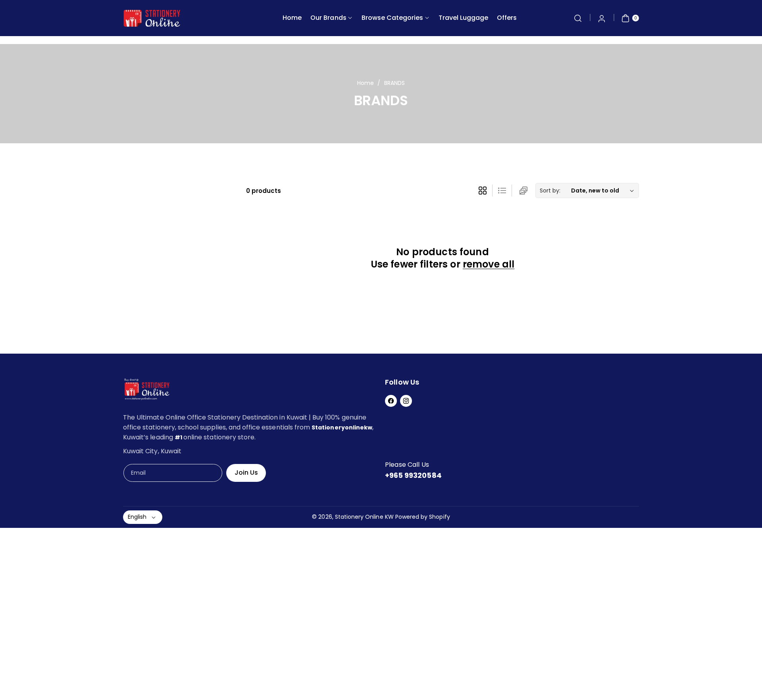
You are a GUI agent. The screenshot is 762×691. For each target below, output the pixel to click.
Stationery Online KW (364, 517)
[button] (578, 18)
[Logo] (147, 390)
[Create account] (602, 18)
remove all (489, 264)
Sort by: (550, 190)
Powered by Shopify (422, 517)
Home (365, 83)
